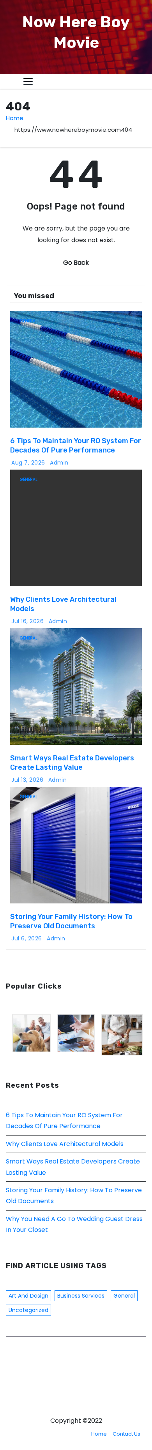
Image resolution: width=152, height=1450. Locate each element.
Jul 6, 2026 (26, 938)
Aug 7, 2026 (28, 462)
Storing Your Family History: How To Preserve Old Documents (71, 921)
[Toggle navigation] (28, 81)
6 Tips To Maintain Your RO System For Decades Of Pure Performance (75, 445)
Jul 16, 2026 (27, 621)
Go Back (76, 262)
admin (59, 462)
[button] (125, 81)
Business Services (80, 1296)
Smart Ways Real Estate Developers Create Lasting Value (72, 763)
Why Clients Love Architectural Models (65, 1143)
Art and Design (28, 1296)
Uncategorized (28, 1310)
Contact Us (126, 1434)
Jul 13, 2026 (27, 780)
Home (14, 118)
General (28, 321)
